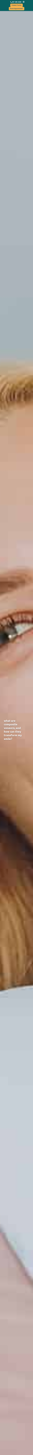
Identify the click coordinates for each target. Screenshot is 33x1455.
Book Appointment (16, 8)
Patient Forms (16, 5)
